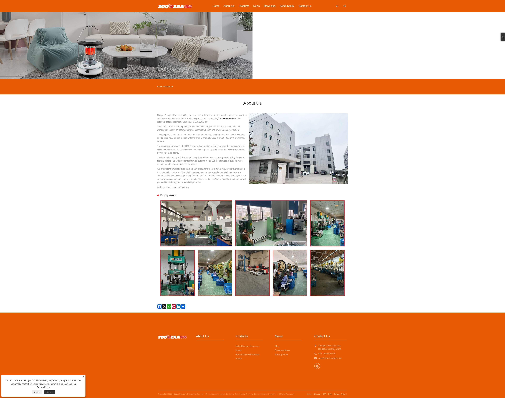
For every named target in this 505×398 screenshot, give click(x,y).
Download (269, 5)
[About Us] (126, 39)
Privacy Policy (340, 394)
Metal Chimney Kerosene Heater (247, 348)
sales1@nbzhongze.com (329, 358)
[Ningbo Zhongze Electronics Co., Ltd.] (175, 6)
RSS (324, 394)
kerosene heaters (227, 118)
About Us (229, 5)
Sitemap (317, 394)
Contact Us (305, 5)
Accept (49, 392)
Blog (277, 346)
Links (309, 394)
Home (216, 5)
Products (244, 5)
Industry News (281, 354)
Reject (37, 392)
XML (330, 394)
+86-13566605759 (326, 353)
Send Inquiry (287, 5)
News (256, 5)
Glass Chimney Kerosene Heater (247, 356)
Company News (282, 350)
